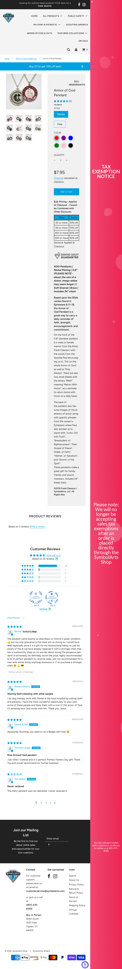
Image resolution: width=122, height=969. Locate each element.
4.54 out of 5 (53, 555)
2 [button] (41, 802)
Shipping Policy (77, 905)
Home (34, 16)
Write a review (37, 526)
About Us (74, 880)
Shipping (58, 178)
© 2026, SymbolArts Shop (16, 951)
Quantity (59, 155)
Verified (43, 609)
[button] (61, 101)
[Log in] (76, 49)
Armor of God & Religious (26, 58)
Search (72, 875)
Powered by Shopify (41, 951)
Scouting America (77, 24)
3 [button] (46, 802)
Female (61, 114)
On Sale (83, 41)
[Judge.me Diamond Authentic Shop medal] (36, 597)
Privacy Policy (76, 884)
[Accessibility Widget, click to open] (85, 964)
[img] (14, 626)
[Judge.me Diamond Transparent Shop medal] (51, 597)
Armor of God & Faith (39, 33)
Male (59, 124)
